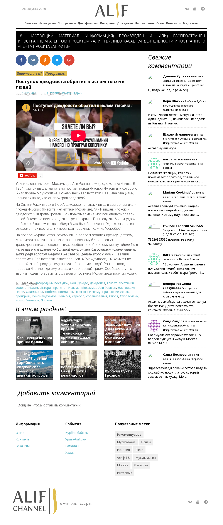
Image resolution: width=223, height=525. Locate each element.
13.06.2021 (31, 320)
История (123, 450)
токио (20, 300)
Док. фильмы (88, 23)
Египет (112, 283)
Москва (122, 465)
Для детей (125, 23)
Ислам (33, 287)
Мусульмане (126, 442)
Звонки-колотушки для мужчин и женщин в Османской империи (122, 333)
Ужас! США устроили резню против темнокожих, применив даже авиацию (76, 331)
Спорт (113, 296)
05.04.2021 (119, 320)
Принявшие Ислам (115, 292)
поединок (65, 292)
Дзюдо (83, 283)
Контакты (173, 23)
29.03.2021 (31, 353)
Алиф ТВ (123, 457)
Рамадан (72, 446)
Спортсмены (129, 296)
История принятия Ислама (59, 287)
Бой (73, 283)
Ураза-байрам (75, 439)
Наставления (145, 23)
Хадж (69, 452)
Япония (46, 300)
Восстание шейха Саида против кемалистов (77, 371)
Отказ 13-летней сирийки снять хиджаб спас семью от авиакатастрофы (32, 367)
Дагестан (141, 465)
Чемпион (32, 300)
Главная (31, 23)
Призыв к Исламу (87, 292)
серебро (78, 296)
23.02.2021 (119, 353)
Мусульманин (145, 457)
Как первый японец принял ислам (34, 339)
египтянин (126, 283)
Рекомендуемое (44, 296)
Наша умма (47, 23)
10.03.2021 (75, 353)
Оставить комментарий (64, 93)
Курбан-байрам (76, 433)
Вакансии (23, 446)
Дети (139, 450)
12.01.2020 (29, 93)
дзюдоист (97, 283)
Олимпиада (34, 292)
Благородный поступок (50, 283)
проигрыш (23, 296)
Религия (64, 296)
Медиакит (191, 23)
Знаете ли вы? (29, 73)
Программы (66, 23)
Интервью (107, 23)
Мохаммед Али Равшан (98, 287)
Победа (51, 292)
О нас (160, 23)
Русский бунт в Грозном (119, 373)
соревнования (96, 296)
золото (21, 287)
